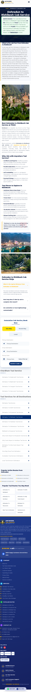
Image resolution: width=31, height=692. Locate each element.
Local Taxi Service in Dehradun (11, 460)
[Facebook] (1, 647)
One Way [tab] (9, 328)
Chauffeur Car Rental (7, 596)
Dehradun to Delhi (6, 475)
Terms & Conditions (7, 579)
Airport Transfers (6, 591)
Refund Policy (5, 577)
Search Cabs (15, 363)
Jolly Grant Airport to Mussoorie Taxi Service (14, 435)
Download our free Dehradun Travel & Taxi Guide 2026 (11, 533)
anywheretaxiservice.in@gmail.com (10, 636)
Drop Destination (7, 347)
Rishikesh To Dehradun (21, 504)
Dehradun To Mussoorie (6, 504)
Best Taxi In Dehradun (8, 510)
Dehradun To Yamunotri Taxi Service (12, 391)
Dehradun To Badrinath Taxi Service (12, 382)
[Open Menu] (29, 2)
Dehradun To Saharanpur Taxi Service (13, 426)
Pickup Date (5, 355)
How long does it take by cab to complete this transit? (13, 301)
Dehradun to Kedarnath (7, 481)
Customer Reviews (7, 570)
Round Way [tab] (22, 328)
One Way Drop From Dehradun (11, 451)
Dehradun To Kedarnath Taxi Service (12, 377)
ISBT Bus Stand (22, 538)
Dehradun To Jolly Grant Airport (22, 498)
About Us (4, 563)
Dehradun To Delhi (22, 489)
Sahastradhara (26, 542)
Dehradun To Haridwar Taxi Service (12, 421)
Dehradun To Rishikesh (6, 491)
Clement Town (4, 542)
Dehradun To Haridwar (6, 498)
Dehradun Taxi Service (8, 403)
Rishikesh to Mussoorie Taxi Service (12, 431)
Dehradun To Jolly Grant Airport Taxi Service (12, 445)
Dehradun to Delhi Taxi (8, 605)
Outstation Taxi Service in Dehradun (12, 456)
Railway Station (13, 538)
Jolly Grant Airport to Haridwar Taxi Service (14, 440)
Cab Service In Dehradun (21, 511)
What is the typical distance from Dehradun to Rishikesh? (14, 285)
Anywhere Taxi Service (20, 145)
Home (7, 8)
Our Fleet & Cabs (6, 568)
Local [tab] (15, 334)
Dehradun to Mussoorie (23, 475)
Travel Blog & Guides (7, 572)
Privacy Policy (5, 575)
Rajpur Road (11, 542)
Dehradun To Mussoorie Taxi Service (12, 412)
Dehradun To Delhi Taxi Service (11, 407)
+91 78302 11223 (6, 632)
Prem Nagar (18, 542)
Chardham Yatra (21, 481)
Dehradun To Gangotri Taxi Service (12, 386)
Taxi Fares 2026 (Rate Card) (9, 565)
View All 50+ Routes (7, 621)
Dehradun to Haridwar (23, 478)
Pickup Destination (7, 340)
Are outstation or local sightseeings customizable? (14, 309)
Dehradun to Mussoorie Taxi (9, 607)
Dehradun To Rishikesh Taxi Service (12, 417)
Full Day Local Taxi (6, 593)
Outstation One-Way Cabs (8, 589)
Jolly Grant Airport (4, 538)
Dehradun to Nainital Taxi (8, 614)
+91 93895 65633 (6, 634)
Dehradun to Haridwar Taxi (9, 612)
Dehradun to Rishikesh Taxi (9, 609)
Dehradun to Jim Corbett (8, 616)
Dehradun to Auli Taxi (7, 619)
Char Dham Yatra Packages (9, 598)
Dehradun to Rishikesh (7, 478)
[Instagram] (5, 647)
